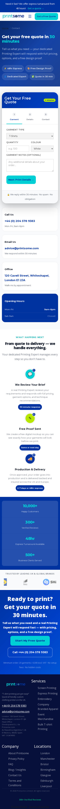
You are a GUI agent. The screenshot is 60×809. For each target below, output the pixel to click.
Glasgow (45, 775)
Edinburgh (46, 780)
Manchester (47, 759)
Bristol (44, 764)
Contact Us (14, 775)
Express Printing (48, 693)
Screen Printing (47, 688)
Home (5, 28)
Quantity (12, 142)
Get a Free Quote (46, 16)
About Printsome (18, 753)
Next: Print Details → (21, 179)
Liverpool (46, 786)
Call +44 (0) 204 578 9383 (30, 652)
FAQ (10, 764)
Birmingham (47, 769)
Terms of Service (39, 807)
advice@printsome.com (22, 248)
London (45, 753)
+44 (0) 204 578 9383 (20, 221)
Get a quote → (36, 8)
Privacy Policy (16, 759)
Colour (36, 142)
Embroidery (45, 699)
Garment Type (15, 130)
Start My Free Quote (30, 640)
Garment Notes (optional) (23, 155)
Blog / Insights (17, 769)
